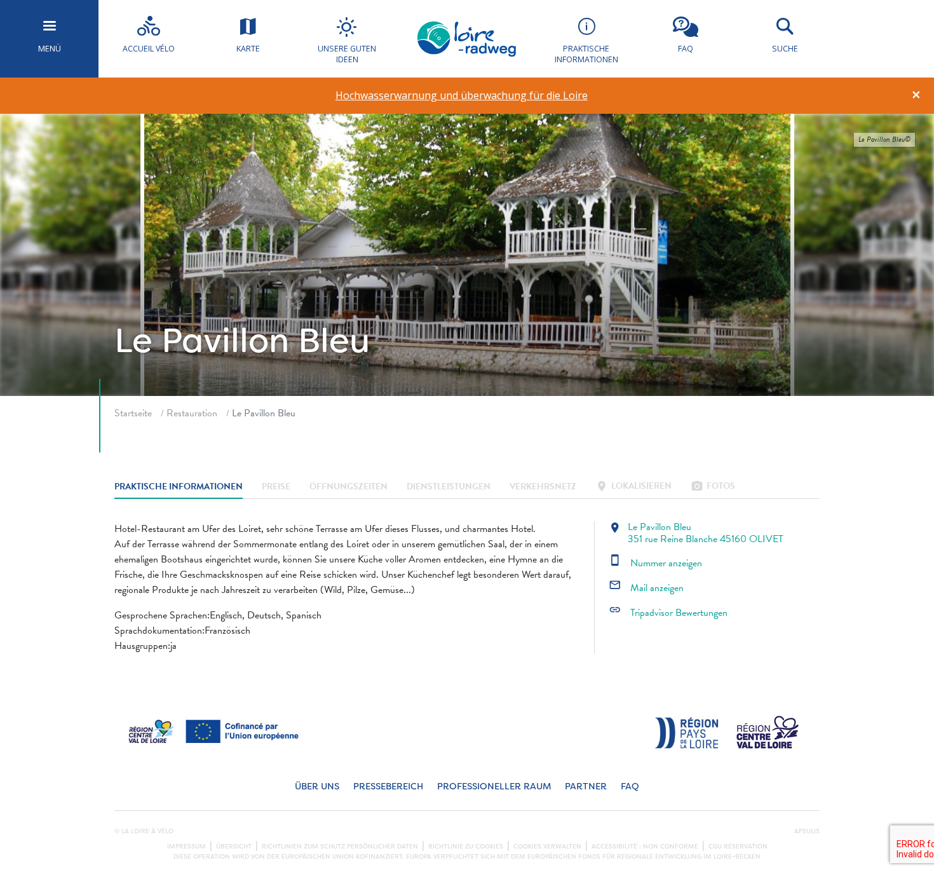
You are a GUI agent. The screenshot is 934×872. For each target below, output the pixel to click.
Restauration (191, 413)
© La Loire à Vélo (143, 831)
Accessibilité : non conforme (645, 846)
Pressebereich (388, 786)
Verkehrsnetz (543, 487)
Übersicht (234, 846)
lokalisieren (633, 487)
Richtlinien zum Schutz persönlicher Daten (340, 846)
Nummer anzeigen (655, 563)
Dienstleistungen (449, 487)
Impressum (186, 846)
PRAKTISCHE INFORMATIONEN (178, 487)
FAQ (630, 786)
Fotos (713, 487)
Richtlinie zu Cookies (465, 846)
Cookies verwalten (547, 846)
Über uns (317, 786)
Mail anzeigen (646, 588)
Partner (586, 786)
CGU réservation (738, 846)
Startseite (133, 413)
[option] (461, 96)
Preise (276, 487)
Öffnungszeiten (348, 487)
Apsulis (807, 831)
